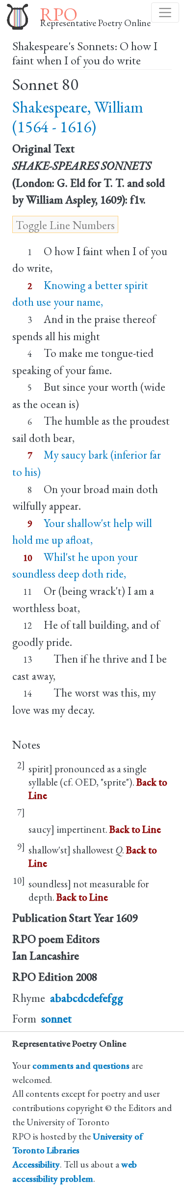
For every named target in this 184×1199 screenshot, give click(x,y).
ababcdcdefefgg (86, 998)
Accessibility (36, 1164)
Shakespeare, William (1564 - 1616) (77, 116)
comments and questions (81, 1065)
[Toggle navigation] (165, 12)
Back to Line (135, 829)
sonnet (56, 1018)
